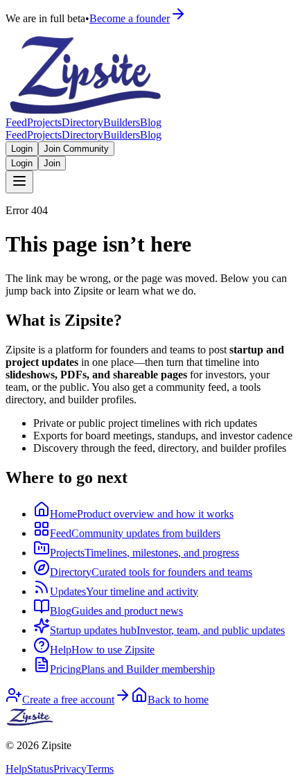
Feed (16, 122)
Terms (100, 769)
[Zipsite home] (30, 722)
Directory (82, 122)
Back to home (178, 699)
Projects (44, 122)
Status (40, 769)
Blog (150, 122)
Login (22, 148)
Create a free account (68, 699)
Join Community (76, 148)
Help (16, 769)
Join (52, 163)
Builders (121, 122)
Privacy (70, 769)
